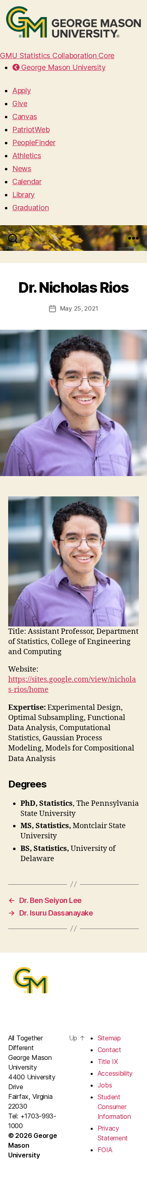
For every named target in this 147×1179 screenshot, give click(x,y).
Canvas (24, 116)
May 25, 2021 (79, 308)
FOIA (105, 1150)
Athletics (26, 155)
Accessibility (115, 1073)
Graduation (30, 207)
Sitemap (109, 1038)
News (21, 168)
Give (19, 103)
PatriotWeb (30, 129)
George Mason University (62, 67)
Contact (109, 1050)
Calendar (27, 181)
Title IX (108, 1061)
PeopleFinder (34, 142)
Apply (21, 90)
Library (23, 194)
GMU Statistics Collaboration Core (57, 55)
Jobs (105, 1085)
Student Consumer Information (114, 1106)
